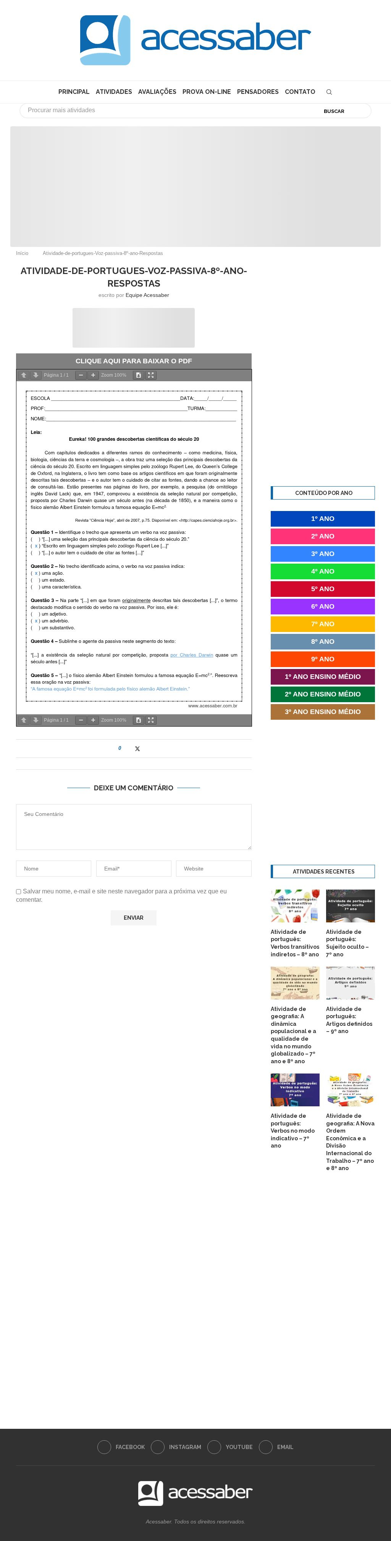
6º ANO (322, 606)
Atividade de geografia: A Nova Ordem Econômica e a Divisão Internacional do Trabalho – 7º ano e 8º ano (350, 1142)
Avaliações (157, 91)
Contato (300, 91)
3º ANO (322, 554)
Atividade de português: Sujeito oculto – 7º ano (347, 943)
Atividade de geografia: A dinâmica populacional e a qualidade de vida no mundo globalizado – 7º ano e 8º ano (293, 1035)
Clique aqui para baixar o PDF (134, 361)
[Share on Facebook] (130, 748)
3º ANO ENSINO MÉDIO (323, 712)
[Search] (329, 92)
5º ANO (322, 589)
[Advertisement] (326, 1465)
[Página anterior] (23, 375)
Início (22, 253)
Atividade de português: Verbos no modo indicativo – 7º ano (293, 1131)
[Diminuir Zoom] (81, 375)
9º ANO (322, 659)
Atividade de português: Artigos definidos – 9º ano (349, 1020)
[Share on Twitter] (137, 748)
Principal (74, 91)
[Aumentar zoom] (93, 375)
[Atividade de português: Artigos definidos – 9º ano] (350, 983)
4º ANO (322, 571)
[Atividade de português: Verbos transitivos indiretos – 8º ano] (295, 906)
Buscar (334, 111)
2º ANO (322, 536)
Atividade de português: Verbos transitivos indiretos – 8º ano (295, 943)
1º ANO (322, 518)
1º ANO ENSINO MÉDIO (323, 676)
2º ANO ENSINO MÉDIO (323, 694)
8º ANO (322, 641)
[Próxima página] (36, 375)
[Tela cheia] (151, 375)
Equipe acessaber (147, 295)
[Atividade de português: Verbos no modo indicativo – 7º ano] (295, 1090)
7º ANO (322, 624)
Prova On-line (207, 91)
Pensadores (258, 91)
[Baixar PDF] (138, 375)
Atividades (114, 91)
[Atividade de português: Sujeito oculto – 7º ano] (350, 906)
